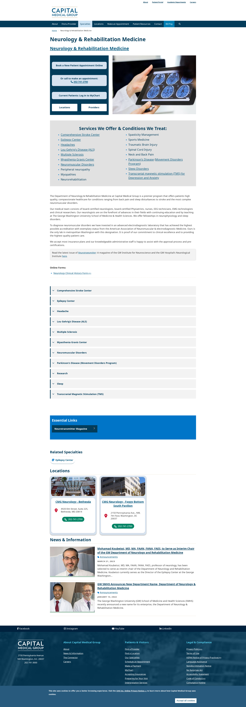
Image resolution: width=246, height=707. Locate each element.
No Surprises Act (194, 670)
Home (54, 30)
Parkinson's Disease (141, 159)
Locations (99, 24)
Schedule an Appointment (137, 661)
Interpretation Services (136, 682)
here (64, 256)
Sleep (60, 383)
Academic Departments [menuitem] (176, 2)
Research (62, 373)
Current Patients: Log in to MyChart (79, 95)
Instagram (72, 628)
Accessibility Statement (197, 674)
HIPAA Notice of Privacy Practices (202, 657)
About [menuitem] (145, 2)
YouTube (119, 628)
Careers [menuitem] (193, 2)
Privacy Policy (192, 649)
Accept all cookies (186, 700)
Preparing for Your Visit (136, 678)
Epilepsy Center (71, 139)
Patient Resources (141, 24)
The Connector (70, 657)
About (55, 24)
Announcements (109, 556)
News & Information (73, 653)
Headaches (68, 144)
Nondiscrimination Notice (198, 666)
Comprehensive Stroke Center (80, 134)
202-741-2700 (81, 81)
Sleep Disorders (138, 168)
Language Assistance (196, 661)
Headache (63, 311)
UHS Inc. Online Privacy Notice (130, 691)
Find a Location (132, 653)
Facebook (24, 628)
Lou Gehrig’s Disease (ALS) (72, 321)
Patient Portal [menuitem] (157, 2)
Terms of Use (192, 653)
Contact (158, 24)
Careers (67, 661)
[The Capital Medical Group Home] (76, 13)
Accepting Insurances (135, 674)
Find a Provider (69, 24)
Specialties (85, 24)
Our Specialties (132, 657)
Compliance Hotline (195, 682)
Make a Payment (133, 666)
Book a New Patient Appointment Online (79, 65)
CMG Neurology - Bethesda (73, 502)
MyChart (129, 670)
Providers (94, 107)
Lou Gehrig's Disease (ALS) (78, 149)
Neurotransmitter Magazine (70, 428)
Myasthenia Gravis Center (77, 159)
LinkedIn (167, 628)
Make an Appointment (118, 24)
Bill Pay (169, 24)
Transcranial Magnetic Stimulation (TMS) (80, 394)
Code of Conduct (194, 678)
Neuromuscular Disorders (77, 164)
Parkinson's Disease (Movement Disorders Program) (87, 363)
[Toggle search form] (179, 24)
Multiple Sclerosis (72, 154)
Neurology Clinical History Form (70, 273)
